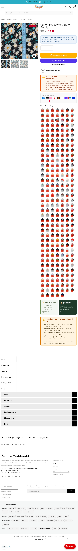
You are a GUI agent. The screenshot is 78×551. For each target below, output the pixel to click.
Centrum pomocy (6, 486)
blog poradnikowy (44, 528)
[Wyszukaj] (71, 12)
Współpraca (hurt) (59, 461)
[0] (74, 7)
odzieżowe (6, 524)
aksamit (50, 508)
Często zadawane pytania (9, 489)
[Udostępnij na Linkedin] (9, 476)
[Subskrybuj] (71, 491)
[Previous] (5, 41)
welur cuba (20, 516)
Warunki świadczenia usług (61, 472)
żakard (44, 516)
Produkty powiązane (12, 437)
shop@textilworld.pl (46, 2)
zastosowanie (63, 528)
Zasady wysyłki (6, 494)
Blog (54, 463)
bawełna (11, 508)
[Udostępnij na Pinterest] (12, 476)
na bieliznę (68, 520)
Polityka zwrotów (58, 475)
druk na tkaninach (13, 528)
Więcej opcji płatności (58, 64)
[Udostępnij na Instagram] (5, 476)
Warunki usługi (5, 497)
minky (66, 516)
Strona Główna (6, 20)
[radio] (42, 110)
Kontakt (55, 466)
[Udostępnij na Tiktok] (19, 476)
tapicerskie (33, 520)
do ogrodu (59, 520)
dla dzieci (41, 520)
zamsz (31, 512)
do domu (24, 520)
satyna (18, 508)
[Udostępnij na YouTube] (16, 476)
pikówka (19, 512)
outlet (54, 528)
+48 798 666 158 (32, 2)
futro (25, 512)
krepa (64, 508)
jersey (37, 516)
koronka (5, 512)
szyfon (43, 508)
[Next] (34, 41)
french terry (52, 516)
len (24, 508)
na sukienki (16, 520)
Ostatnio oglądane (38, 437)
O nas (55, 469)
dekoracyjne (50, 520)
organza (35, 508)
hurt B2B (33, 528)
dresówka (12, 516)
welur (29, 508)
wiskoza (57, 508)
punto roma (29, 516)
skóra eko (71, 508)
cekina (12, 512)
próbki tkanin (24, 528)
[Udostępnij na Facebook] (2, 476)
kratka (59, 516)
